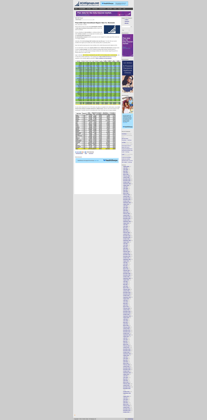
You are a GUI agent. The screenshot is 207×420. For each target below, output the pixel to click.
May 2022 (125, 246)
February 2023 (126, 232)
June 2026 (125, 169)
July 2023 (125, 224)
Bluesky (126, 23)
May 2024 (125, 209)
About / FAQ (109, 8)
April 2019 (125, 305)
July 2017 (125, 338)
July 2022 (125, 243)
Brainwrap (130, 418)
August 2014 (126, 396)
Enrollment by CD (102, 8)
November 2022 (126, 237)
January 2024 (126, 215)
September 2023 (127, 221)
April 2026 (125, 172)
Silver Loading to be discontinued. (104, 58)
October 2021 (126, 257)
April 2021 (125, 267)
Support (119, 8)
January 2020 (126, 290)
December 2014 (126, 386)
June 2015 (125, 377)
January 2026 (126, 177)
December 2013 (126, 409)
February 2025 (126, 194)
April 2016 (125, 361)
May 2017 (125, 341)
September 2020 (127, 278)
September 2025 (127, 183)
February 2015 (126, 383)
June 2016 (125, 358)
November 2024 (126, 199)
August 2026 (126, 166)
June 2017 (125, 339)
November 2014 (126, 388)
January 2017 (126, 347)
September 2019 (127, 297)
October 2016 (126, 352)
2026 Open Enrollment (79, 153)
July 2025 (125, 187)
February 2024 (126, 213)
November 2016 (126, 350)
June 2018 (125, 320)
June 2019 (125, 301)
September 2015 (127, 372)
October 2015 (126, 371)
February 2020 (126, 289)
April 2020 (125, 286)
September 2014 (127, 393)
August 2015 (126, 374)
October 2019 (126, 295)
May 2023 (125, 227)
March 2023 (126, 231)
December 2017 (126, 330)
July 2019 (125, 300)
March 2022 (126, 249)
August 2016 (126, 355)
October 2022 (126, 238)
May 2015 (125, 379)
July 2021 (125, 262)
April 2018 (125, 323)
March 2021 (126, 268)
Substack (127, 21)
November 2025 (126, 180)
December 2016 (126, 349)
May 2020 (125, 284)
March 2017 (126, 344)
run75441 (124, 142)
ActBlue (126, 19)
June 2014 (125, 399)
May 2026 (125, 171)
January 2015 (126, 385)
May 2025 (125, 190)
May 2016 (125, 360)
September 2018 (127, 316)
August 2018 (126, 317)
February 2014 (126, 405)
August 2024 (126, 204)
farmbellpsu (124, 133)
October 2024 (126, 201)
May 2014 (125, 401)
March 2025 (126, 193)
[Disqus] (97, 178)
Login (124, 8)
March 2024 (126, 212)
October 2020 (126, 276)
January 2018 (126, 328)
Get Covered (91, 153)
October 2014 (126, 391)
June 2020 (125, 283)
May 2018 (125, 322)
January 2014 (126, 407)
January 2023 (126, 234)
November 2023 (126, 218)
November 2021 (126, 256)
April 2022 (125, 248)
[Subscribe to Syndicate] (75, 415)
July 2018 (125, 319)
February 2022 (126, 251)
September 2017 (127, 334)
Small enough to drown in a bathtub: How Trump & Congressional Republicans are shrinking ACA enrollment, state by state (127, 148)
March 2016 (126, 363)
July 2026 (125, 168)
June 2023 (125, 226)
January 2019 (126, 309)
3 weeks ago (129, 140)
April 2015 (125, 380)
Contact (115, 8)
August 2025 (126, 185)
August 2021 (126, 260)
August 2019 (126, 298)
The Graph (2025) (82, 8)
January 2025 (126, 196)
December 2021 (126, 254)
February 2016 (126, 364)
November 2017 (126, 331)
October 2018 (126, 314)
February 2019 (126, 308)
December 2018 (126, 311)
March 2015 (126, 382)
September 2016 (127, 353)
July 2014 (125, 398)
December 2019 (126, 292)
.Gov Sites (89, 8)
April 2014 (125, 402)
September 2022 (127, 240)
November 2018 (126, 312)
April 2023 (125, 229)
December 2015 (126, 368)
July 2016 (125, 357)
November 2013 (126, 410)
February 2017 (126, 345)
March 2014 (126, 404)
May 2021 (125, 265)
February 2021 (126, 270)
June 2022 (125, 245)
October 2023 (126, 220)
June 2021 (125, 264)
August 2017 (126, 336)
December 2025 (126, 179)
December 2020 (126, 273)
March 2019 (126, 306)
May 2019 (125, 303)
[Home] (87, 5)
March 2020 (126, 287)
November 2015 (126, 369)
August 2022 (126, 242)
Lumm (123, 154)
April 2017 (125, 342)
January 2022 (126, 253)
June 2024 (125, 207)
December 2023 (126, 216)
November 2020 (126, 275)
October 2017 (126, 333)
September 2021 (127, 259)
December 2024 (126, 198)
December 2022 (126, 235)
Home (76, 8)
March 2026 (126, 174)
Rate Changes (95, 8)
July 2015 (125, 375)
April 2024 (125, 210)
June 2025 (125, 188)
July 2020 (125, 281)
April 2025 (125, 191)
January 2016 (126, 366)
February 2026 (126, 175)
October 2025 (126, 182)
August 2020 (126, 279)
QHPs (86, 153)
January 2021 (126, 272)
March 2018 (126, 325)
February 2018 (126, 327)
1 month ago (130, 162)
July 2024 (125, 205)
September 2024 (127, 202)
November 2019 (126, 294)
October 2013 (126, 412)
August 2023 (126, 223)
